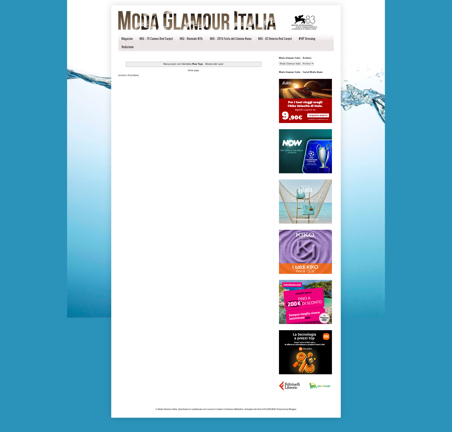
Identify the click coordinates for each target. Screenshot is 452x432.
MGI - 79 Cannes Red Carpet (156, 38)
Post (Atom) (133, 75)
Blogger (292, 409)
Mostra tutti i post (214, 64)
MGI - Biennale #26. (191, 38)
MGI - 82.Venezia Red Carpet (275, 38)
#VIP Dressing (307, 38)
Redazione (128, 46)
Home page (193, 70)
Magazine (127, 38)
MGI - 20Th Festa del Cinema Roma (230, 38)
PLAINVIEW (270, 409)
